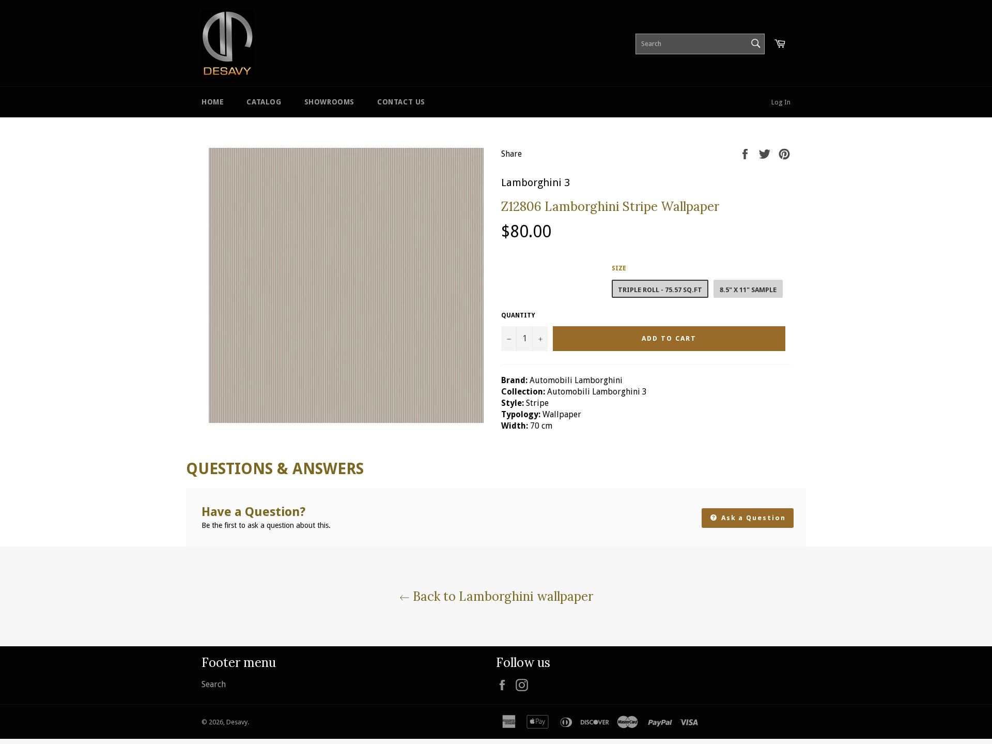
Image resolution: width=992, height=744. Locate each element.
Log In (781, 102)
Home (213, 102)
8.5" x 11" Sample (748, 290)
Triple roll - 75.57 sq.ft (660, 290)
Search (214, 684)
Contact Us (401, 102)
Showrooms (329, 102)
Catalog (263, 102)
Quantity (518, 315)
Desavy (236, 722)
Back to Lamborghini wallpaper (501, 596)
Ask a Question (752, 518)
